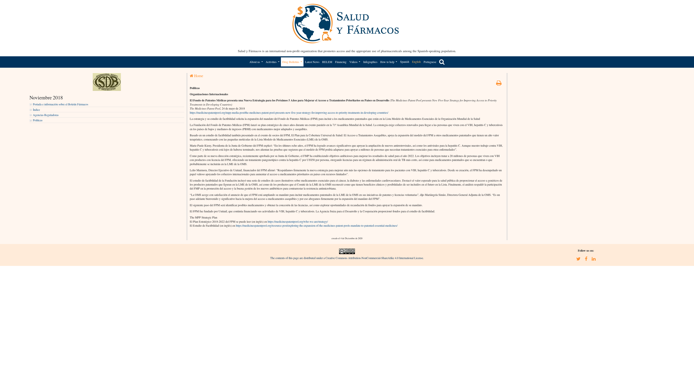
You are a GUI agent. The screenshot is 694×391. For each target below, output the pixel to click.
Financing (340, 62)
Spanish (404, 62)
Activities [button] (271, 62)
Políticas (37, 120)
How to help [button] (387, 62)
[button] (442, 62)
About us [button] (255, 62)
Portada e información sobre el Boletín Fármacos (60, 104)
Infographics (370, 62)
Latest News (312, 62)
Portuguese (430, 62)
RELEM (327, 62)
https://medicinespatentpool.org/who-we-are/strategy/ (298, 221)
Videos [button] (353, 62)
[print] (499, 84)
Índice (36, 110)
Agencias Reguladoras (46, 115)
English (416, 62)
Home (198, 75)
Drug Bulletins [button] (291, 62)
